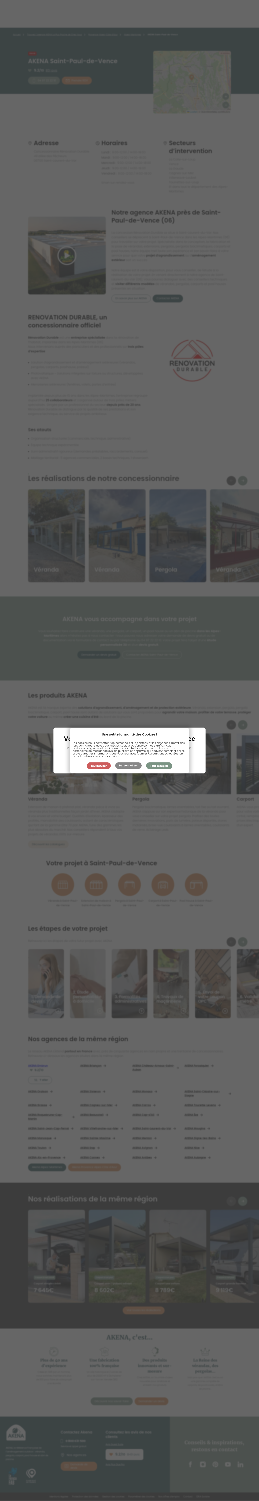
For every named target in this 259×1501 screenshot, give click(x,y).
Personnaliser (128, 765)
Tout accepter (159, 766)
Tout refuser (99, 766)
